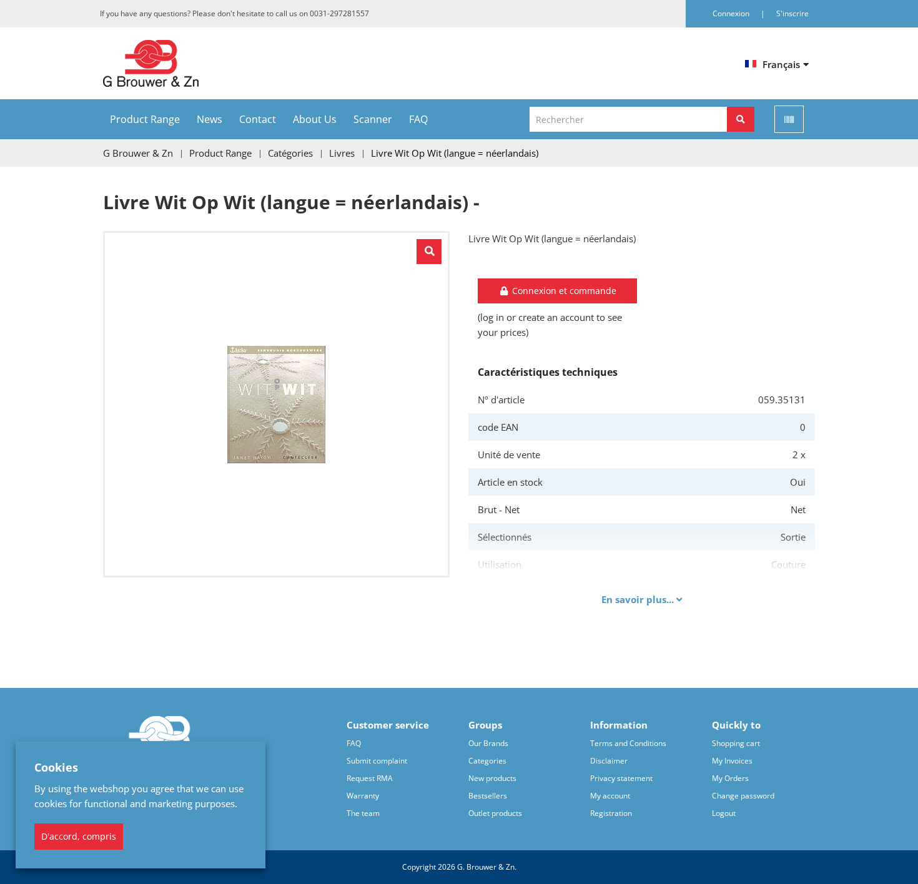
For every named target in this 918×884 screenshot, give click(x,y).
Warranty (363, 795)
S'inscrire (792, 13)
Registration (611, 813)
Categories (487, 760)
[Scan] (789, 119)
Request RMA (370, 778)
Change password (743, 795)
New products (492, 778)
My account (610, 795)
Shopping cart (736, 743)
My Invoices (732, 760)
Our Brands (488, 743)
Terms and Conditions (628, 743)
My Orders (730, 778)
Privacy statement (621, 778)
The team (363, 813)
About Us (315, 119)
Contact (257, 119)
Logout (724, 813)
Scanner (372, 119)
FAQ (418, 119)
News (209, 119)
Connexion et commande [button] (563, 291)
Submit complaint (377, 760)
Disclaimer (609, 760)
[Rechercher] (740, 119)
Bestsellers (487, 795)
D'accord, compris (78, 836)
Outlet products (495, 813)
